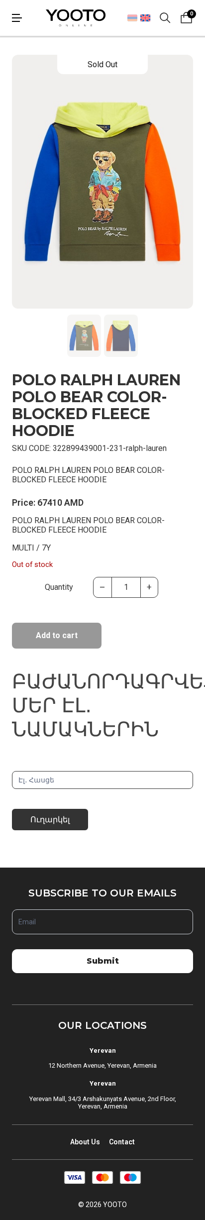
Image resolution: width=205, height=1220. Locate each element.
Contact (122, 1142)
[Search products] (165, 17)
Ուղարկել (50, 819)
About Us (85, 1142)
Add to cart (57, 635)
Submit (103, 961)
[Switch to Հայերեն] (132, 17)
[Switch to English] (145, 17)
